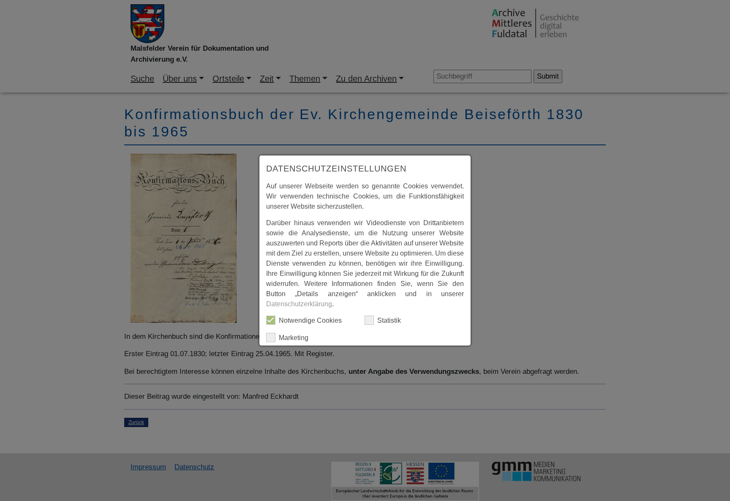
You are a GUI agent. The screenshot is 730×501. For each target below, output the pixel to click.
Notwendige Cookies (310, 320)
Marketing (293, 337)
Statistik (389, 320)
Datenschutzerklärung (299, 304)
